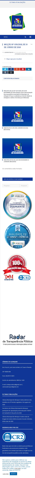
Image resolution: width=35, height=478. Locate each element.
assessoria (15, 448)
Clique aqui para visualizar (14, 59)
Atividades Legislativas (21, 54)
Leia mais (17, 468)
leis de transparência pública (10, 453)
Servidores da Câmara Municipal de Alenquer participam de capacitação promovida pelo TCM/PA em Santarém (18, 4)
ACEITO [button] (13, 474)
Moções (30, 54)
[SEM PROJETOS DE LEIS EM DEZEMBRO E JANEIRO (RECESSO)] (17, 148)
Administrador (9, 52)
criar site (13, 446)
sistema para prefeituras (25, 446)
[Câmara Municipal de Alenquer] (17, 22)
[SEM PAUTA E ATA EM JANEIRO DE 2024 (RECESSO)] (17, 116)
